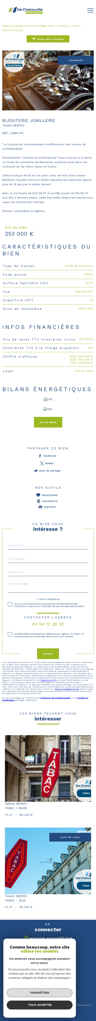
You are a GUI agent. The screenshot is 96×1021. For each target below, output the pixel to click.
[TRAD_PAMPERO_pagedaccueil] (25, 13)
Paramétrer (39, 993)
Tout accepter (40, 1005)
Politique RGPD (83, 1005)
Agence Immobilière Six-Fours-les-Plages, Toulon (28, 26)
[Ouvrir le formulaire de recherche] (78, 11)
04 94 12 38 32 (48, 624)
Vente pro (64, 26)
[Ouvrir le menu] (90, 10)
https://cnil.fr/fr (48, 680)
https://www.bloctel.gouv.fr (66, 689)
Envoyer (48, 653)
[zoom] (48, 109)
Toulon (76, 26)
